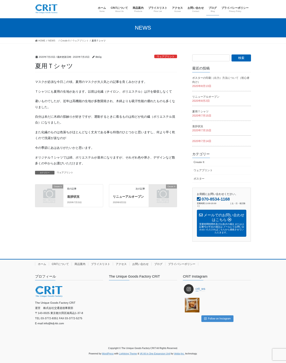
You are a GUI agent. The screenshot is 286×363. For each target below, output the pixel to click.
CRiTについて (60, 264)
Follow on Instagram (219, 318)
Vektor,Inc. (179, 353)
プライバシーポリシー (181, 264)
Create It (199, 162)
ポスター (199, 178)
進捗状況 (73, 196)
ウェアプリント (166, 56)
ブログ (158, 264)
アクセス (121, 264)
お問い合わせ (140, 264)
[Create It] (49, 192)
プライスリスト (100, 264)
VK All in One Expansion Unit (155, 353)
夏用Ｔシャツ (200, 111)
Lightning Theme (128, 353)
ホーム (42, 264)
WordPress (108, 353)
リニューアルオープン (128, 196)
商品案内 (80, 264)
